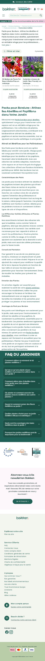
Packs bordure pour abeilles (27, 120)
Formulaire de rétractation (15, 556)
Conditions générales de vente (17, 554)
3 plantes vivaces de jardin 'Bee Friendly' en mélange (32, 81)
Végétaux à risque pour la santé (17, 565)
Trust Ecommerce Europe (14, 587)
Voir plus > (6, 45)
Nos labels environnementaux (16, 581)
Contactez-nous (11, 548)
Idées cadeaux (10, 595)
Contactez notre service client (23, 620)
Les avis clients (10, 584)
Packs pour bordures (10, 28)
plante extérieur (33, 288)
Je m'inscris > (22, 501)
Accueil (4, 26)
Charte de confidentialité (14, 562)
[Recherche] (40, 15)
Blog (6, 592)
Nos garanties (10, 579)
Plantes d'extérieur (14, 26)
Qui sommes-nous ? (12, 576)
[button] (2, 15)
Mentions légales (11, 559)
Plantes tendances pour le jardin (32, 26)
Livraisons (8, 590)
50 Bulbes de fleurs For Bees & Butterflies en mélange (11, 81)
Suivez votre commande (21, 607)
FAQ (6, 545)
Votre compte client (12, 551)
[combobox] (26, 15)
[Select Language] (29, 10)
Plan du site (9, 534)
